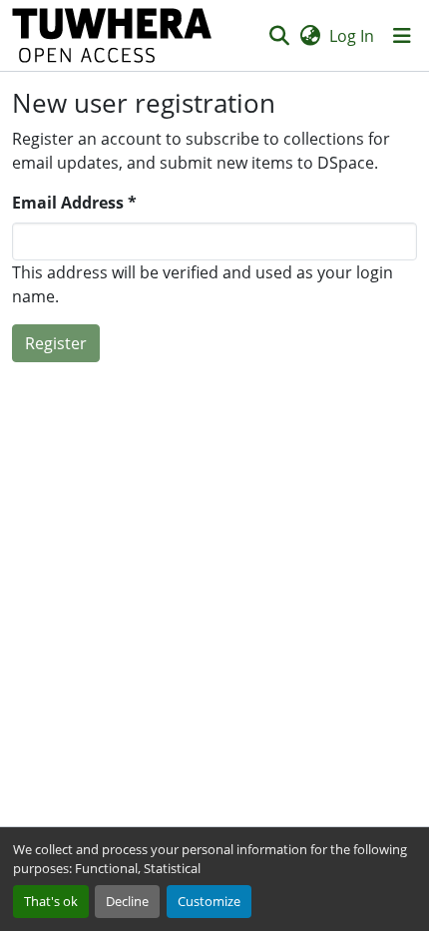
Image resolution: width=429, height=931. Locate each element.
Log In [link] (351, 36)
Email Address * (74, 203)
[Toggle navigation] (402, 36)
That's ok (51, 901)
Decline (127, 901)
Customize (209, 901)
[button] (112, 35)
